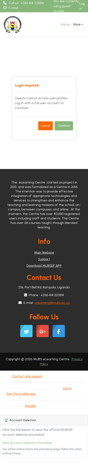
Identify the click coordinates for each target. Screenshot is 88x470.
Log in (82, 6)
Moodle (30, 406)
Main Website (44, 252)
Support (44, 259)
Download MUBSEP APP (44, 266)
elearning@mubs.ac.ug (20, 13)
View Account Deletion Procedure (27, 443)
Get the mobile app (21, 394)
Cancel (45, 126)
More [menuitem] (77, 24)
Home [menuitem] (65, 24)
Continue (64, 125)
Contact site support (27, 376)
